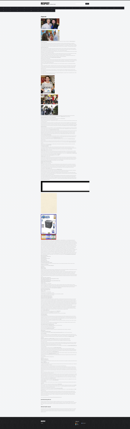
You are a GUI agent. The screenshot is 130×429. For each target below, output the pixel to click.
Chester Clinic (51, 3)
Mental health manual (46, 406)
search (87, 3)
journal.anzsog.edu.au (46, 399)
